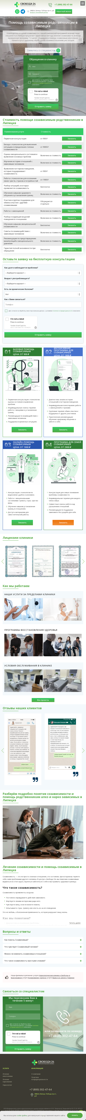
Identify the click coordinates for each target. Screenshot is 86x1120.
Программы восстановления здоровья (30, 629)
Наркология (7, 1085)
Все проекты (43, 700)
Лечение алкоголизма (8, 1075)
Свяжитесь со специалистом (41, 50)
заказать (72, 138)
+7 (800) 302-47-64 (63, 4)
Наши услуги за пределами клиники (29, 594)
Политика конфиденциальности (39, 1078)
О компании (35, 1074)
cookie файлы (22, 1115)
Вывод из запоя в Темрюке (63, 978)
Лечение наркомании (7, 1080)
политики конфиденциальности (42, 83)
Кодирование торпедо (37, 978)
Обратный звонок (63, 11)
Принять (75, 1115)
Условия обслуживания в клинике (28, 665)
